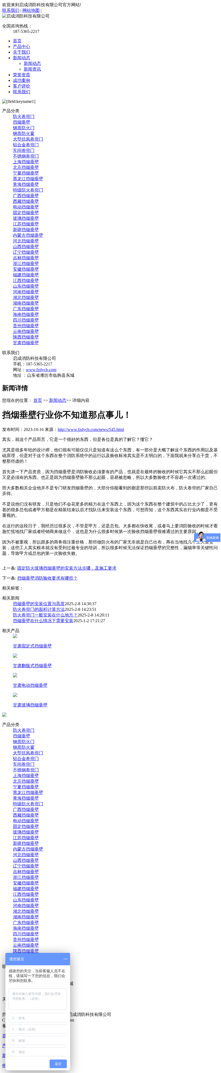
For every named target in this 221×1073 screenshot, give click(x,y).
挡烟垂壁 (21, 122)
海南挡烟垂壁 (26, 314)
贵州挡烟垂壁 (26, 325)
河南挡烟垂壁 (26, 292)
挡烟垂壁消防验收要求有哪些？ (47, 578)
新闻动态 (21, 57)
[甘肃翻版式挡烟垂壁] (15, 656)
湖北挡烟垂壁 (26, 297)
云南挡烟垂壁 (26, 331)
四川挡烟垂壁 (26, 320)
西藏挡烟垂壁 (26, 201)
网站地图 (31, 10)
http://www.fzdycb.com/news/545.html (91, 429)
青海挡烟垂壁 (26, 184)
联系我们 (10, 10)
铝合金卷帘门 (26, 144)
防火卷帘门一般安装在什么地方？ (45, 615)
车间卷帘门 (23, 150)
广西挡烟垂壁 (26, 195)
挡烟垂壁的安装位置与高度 (39, 603)
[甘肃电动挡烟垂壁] (15, 676)
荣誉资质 (21, 74)
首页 (17, 41)
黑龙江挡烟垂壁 (28, 178)
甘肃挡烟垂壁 (26, 342)
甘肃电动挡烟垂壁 (30, 685)
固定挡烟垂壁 (26, 212)
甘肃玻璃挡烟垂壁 (30, 705)
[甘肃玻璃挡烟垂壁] (15, 695)
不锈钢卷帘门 (26, 156)
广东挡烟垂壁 (26, 308)
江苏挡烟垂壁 (26, 224)
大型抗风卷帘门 (28, 139)
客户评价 (21, 86)
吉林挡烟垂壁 (26, 258)
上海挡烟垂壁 (26, 161)
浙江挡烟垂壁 (26, 263)
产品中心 (21, 46)
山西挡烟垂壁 (26, 246)
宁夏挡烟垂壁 (26, 173)
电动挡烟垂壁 (26, 207)
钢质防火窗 (23, 133)
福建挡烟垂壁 (26, 275)
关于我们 (21, 52)
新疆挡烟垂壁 (26, 229)
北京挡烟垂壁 (26, 167)
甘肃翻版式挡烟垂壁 (32, 665)
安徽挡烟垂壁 (26, 269)
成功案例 (21, 80)
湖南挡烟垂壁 (26, 303)
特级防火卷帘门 (28, 190)
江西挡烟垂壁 (26, 280)
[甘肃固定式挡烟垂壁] (15, 636)
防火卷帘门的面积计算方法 (39, 609)
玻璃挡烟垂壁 (26, 218)
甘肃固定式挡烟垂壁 (32, 646)
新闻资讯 (32, 69)
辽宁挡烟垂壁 (26, 252)
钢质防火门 (23, 128)
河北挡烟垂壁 (26, 241)
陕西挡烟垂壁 (26, 337)
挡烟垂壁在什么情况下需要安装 (43, 620)
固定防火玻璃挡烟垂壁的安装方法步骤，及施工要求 (66, 568)
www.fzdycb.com (41, 369)
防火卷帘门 (23, 116)
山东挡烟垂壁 (26, 286)
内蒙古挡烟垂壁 (28, 235)
